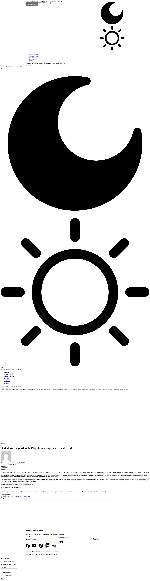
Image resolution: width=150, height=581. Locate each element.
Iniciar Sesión (17, 386)
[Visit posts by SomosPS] (6, 461)
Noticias (3, 443)
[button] (1, 68)
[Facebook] (28, 545)
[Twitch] (47, 545)
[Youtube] (34, 545)
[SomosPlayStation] (12, 67)
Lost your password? (6, 575)
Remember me (6, 572)
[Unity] (54, 545)
